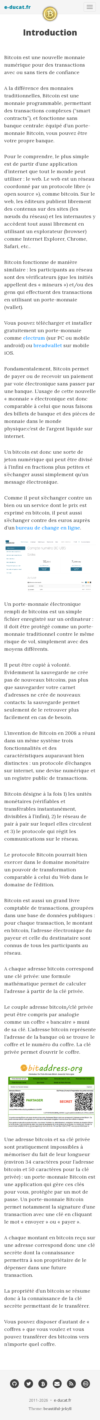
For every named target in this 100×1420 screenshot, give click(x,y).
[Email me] (57, 1383)
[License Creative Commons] (86, 1383)
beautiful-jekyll (57, 1408)
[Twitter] (28, 1383)
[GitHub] (14, 1383)
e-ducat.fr (17, 7)
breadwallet (48, 345)
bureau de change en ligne (48, 527)
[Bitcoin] (43, 1383)
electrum (34, 338)
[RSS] (71, 1383)
